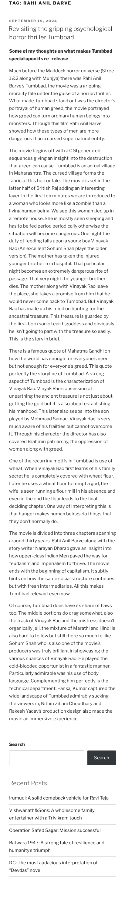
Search (17, 744)
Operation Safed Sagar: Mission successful (55, 830)
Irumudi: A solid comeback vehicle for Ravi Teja (59, 798)
